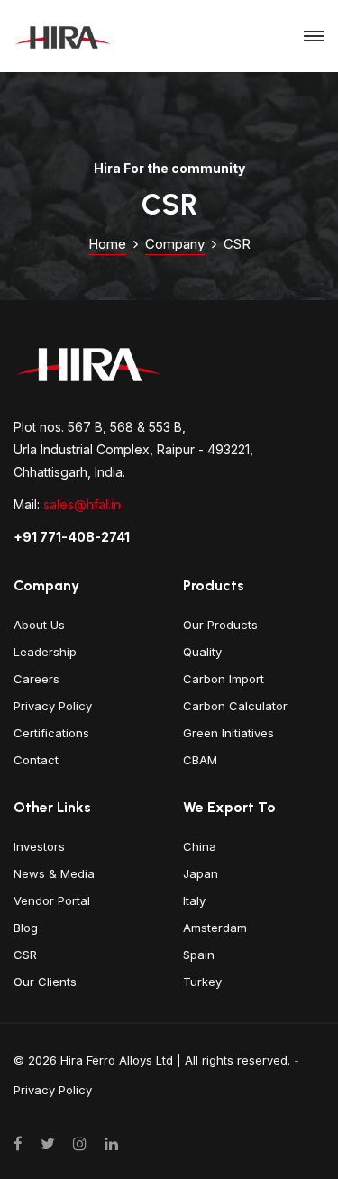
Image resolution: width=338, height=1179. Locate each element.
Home (107, 243)
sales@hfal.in (82, 504)
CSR (25, 954)
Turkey (202, 981)
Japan (200, 873)
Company (175, 243)
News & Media (54, 873)
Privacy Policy (53, 706)
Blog (26, 927)
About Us (39, 624)
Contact (36, 760)
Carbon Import (223, 679)
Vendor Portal (52, 900)
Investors (39, 846)
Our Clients (45, 981)
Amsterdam (215, 927)
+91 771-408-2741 (72, 536)
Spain (199, 954)
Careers (36, 679)
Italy (194, 900)
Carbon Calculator (235, 706)
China (199, 846)
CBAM (200, 760)
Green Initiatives (228, 733)
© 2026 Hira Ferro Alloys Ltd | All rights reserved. (152, 1060)
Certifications (51, 733)
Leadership (45, 651)
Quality (202, 651)
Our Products (220, 624)
